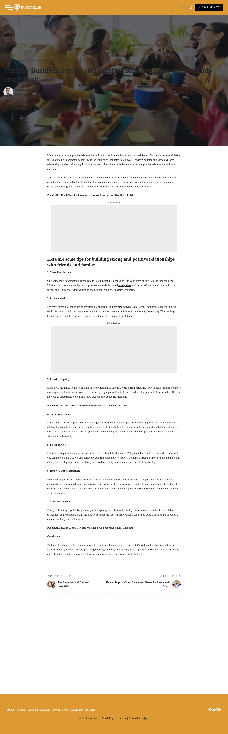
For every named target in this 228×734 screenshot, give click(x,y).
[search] (190, 7)
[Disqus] (114, 642)
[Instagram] (217, 710)
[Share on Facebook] (186, 92)
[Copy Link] (196, 92)
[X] (211, 710)
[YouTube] (214, 710)
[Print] (201, 92)
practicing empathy (134, 387)
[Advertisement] (114, 228)
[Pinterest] (219, 710)
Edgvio (145, 718)
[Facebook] (209, 710)
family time (124, 285)
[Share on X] (191, 92)
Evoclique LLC (95, 718)
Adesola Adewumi (25, 89)
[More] (207, 92)
